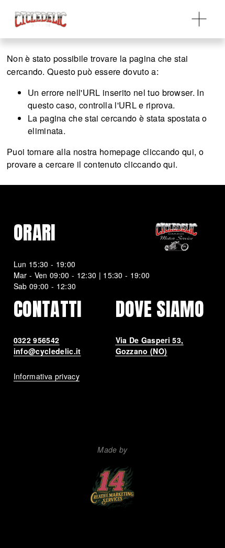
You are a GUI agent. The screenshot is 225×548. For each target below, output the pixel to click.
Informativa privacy (47, 376)
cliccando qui (168, 151)
